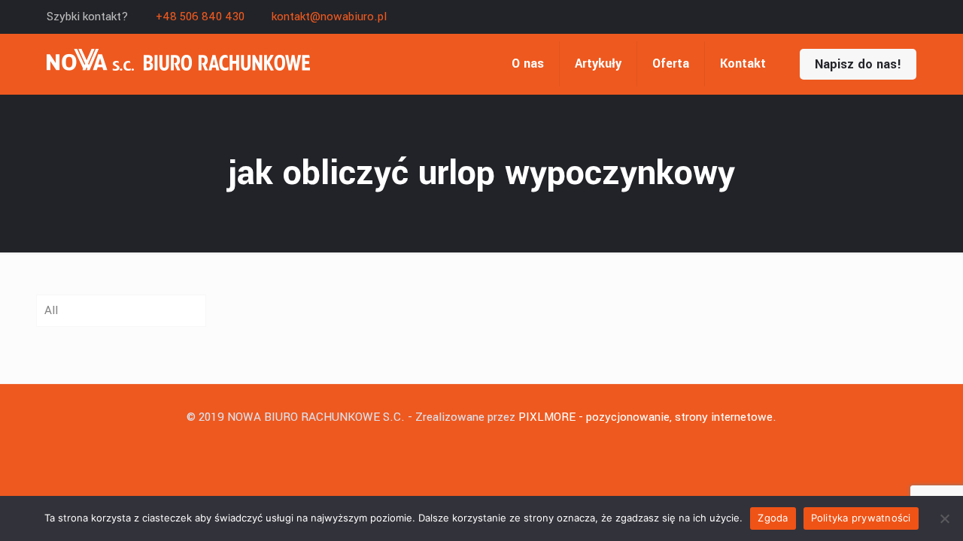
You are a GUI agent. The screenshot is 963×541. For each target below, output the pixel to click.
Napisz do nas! (858, 64)
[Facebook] (908, 17)
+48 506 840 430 (200, 16)
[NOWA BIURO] (178, 64)
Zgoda (773, 518)
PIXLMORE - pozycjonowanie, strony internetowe (645, 417)
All (51, 310)
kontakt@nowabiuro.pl (329, 16)
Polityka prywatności (861, 518)
